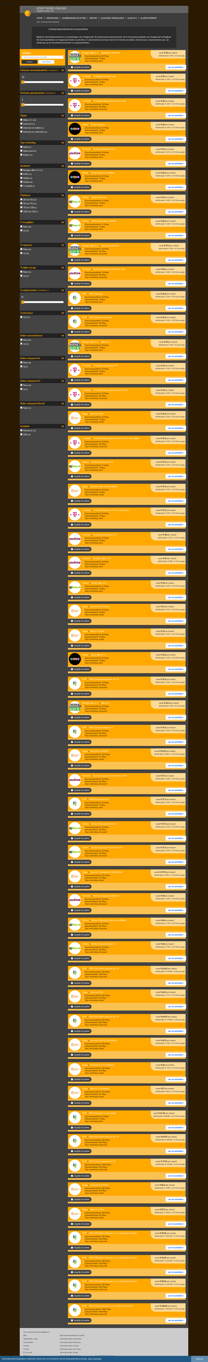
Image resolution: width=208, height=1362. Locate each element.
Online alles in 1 (99, 583)
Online (85, 197)
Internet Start (97, 414)
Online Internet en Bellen (103, 221)
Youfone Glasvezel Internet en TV (110, 776)
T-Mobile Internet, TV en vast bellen (111, 510)
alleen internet (148, 18)
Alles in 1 (105, 342)
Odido (85, 124)
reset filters (46, 62)
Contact (26, 1349)
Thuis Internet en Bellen (103, 173)
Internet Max (96, 992)
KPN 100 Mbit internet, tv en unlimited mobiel (112, 1233)
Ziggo (85, 414)
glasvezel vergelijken (112, 18)
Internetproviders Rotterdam (70, 1342)
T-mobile (86, 76)
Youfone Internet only (104, 149)
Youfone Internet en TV (105, 535)
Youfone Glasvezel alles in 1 (107, 896)
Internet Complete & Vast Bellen (106, 872)
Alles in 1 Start (97, 631)
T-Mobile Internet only (104, 76)
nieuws (93, 18)
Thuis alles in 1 (98, 655)
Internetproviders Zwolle (69, 1352)
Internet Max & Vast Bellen (103, 1040)
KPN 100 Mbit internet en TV (104, 968)
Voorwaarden (28, 1342)
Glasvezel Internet (110, 245)
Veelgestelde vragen (30, 1339)
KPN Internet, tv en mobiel (102, 1113)
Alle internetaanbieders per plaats (72, 1335)
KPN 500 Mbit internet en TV (104, 1137)
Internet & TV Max (99, 1185)
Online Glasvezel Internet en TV (107, 847)
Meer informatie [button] (94, 1359)
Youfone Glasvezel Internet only (109, 269)
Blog (25, 1335)
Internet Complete (99, 751)
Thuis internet (98, 124)
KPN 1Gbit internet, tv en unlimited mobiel (111, 1306)
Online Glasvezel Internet (104, 824)
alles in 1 (132, 18)
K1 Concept (27, 1352)
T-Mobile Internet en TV (105, 365)
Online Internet (99, 197)
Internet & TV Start (99, 606)
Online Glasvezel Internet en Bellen (108, 920)
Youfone (86, 149)
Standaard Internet (110, 53)
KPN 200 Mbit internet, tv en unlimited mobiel (112, 1258)
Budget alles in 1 (90, 53)
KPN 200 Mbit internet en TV (104, 1017)
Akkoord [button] (199, 1359)
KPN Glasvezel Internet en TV (104, 679)
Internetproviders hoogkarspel (50, 22)
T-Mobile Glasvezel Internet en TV (110, 390)
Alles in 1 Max (97, 1209)
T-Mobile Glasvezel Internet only (109, 101)
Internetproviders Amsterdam (71, 1339)
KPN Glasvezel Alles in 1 (101, 727)
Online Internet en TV (102, 462)
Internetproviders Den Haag (70, 1349)
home (39, 18)
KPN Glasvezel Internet (100, 317)
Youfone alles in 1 (102, 558)
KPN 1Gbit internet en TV (102, 1161)
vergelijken (52, 18)
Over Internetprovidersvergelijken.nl (36, 1332)
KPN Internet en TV (99, 799)
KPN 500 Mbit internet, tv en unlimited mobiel (112, 1281)
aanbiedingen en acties (74, 18)
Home (38, 22)
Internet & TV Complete (102, 1065)
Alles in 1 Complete (100, 1088)
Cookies (26, 1346)
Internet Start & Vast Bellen (103, 486)
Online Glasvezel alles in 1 (104, 944)
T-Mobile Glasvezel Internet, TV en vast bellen (116, 438)
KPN (84, 294)
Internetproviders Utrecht (69, 1346)
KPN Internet (95, 294)
